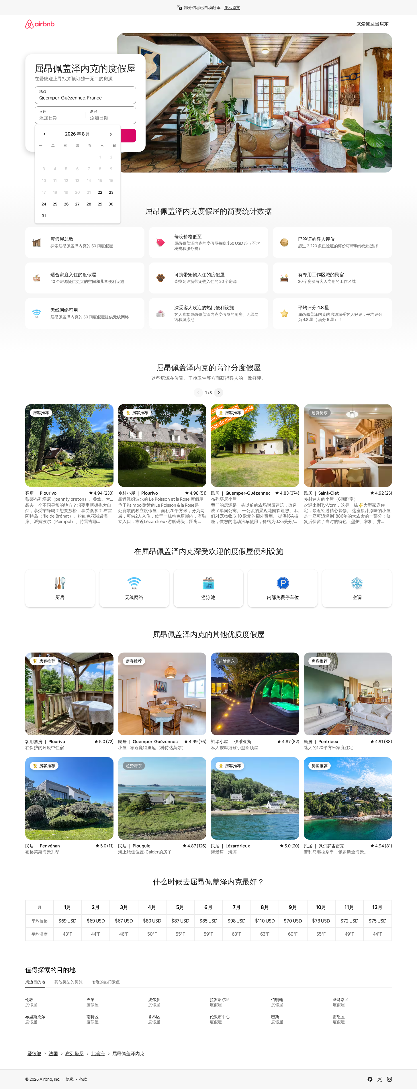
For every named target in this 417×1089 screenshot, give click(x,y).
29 (100, 204)
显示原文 (232, 7)
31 (44, 215)
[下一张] (218, 392)
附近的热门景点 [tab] (106, 981)
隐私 (70, 1079)
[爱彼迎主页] (39, 24)
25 (55, 204)
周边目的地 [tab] (35, 981)
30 (111, 204)
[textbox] (60, 117)
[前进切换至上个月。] (44, 134)
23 (111, 192)
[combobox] (85, 97)
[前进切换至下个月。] (110, 134)
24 (44, 204)
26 (66, 204)
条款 (83, 1079)
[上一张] (198, 392)
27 (77, 204)
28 (89, 204)
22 (100, 192)
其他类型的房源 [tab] (68, 981)
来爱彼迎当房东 (373, 24)
